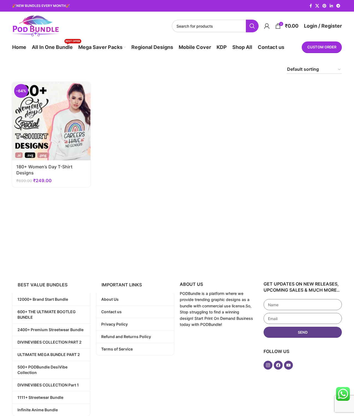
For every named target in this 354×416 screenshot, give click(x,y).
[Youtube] (288, 365)
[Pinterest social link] (324, 6)
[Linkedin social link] (331, 6)
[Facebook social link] (311, 6)
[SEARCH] (252, 26)
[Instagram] (268, 365)
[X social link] (317, 6)
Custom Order (321, 47)
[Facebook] (278, 365)
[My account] (266, 26)
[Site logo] (35, 25)
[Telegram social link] (338, 6)
